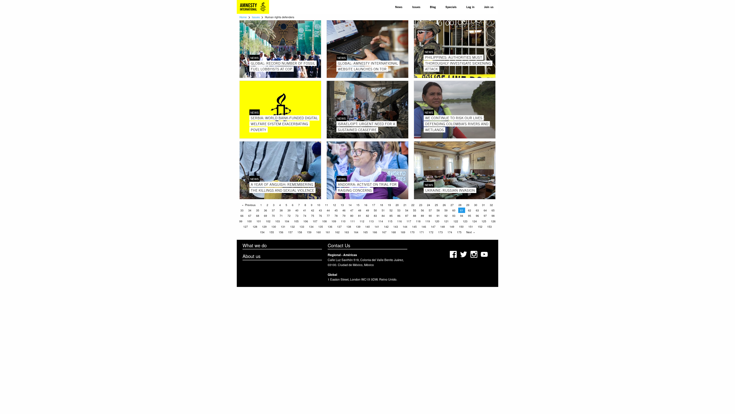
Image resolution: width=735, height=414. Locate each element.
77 (328, 216)
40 (296, 210)
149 (452, 226)
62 (469, 210)
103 (277, 221)
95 (469, 216)
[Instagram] (474, 254)
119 (427, 221)
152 (480, 226)
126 (493, 221)
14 (350, 205)
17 (373, 205)
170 (412, 232)
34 (249, 210)
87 (406, 216)
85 (391, 216)
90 (430, 216)
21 (405, 205)
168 (393, 232)
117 (409, 221)
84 (383, 216)
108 (324, 221)
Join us (488, 7)
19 (389, 205)
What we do (255, 245)
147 (433, 226)
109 (334, 221)
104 (287, 221)
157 (290, 232)
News (398, 7)
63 (477, 210)
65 (493, 210)
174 (450, 232)
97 (485, 216)
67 (249, 216)
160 (318, 232)
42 (312, 210)
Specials (451, 7)
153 (489, 226)
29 (467, 205)
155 (271, 232)
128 (255, 226)
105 (296, 221)
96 (477, 216)
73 (296, 216)
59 (446, 210)
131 (283, 226)
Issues (416, 7)
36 (265, 210)
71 (281, 216)
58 (438, 210)
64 (485, 210)
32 (491, 205)
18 (381, 205)
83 (375, 216)
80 (351, 216)
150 (461, 226)
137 (339, 226)
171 (421, 232)
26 (444, 205)
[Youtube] (484, 254)
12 (334, 205)
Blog (433, 7)
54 (406, 210)
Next (469, 232)
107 (315, 221)
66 (241, 216)
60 (453, 210)
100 (249, 221)
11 (326, 205)
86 (398, 216)
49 (367, 210)
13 (342, 205)
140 (367, 226)
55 (414, 210)
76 (320, 216)
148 (442, 226)
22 (412, 205)
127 (245, 226)
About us (252, 256)
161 (328, 232)
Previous (250, 205)
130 (273, 226)
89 (422, 216)
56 (422, 210)
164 (356, 232)
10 (318, 205)
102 (268, 221)
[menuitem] (398, 7)
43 (320, 210)
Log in (470, 7)
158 (299, 232)
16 (365, 205)
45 (336, 210)
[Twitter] (464, 254)
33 (241, 210)
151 (470, 226)
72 (289, 216)
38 (281, 210)
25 (436, 205)
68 (257, 216)
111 (352, 221)
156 (281, 232)
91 (438, 216)
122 (455, 221)
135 (320, 226)
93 (453, 216)
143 (395, 226)
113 (371, 221)
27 (452, 205)
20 (397, 205)
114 (380, 221)
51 (383, 210)
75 (312, 216)
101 (258, 221)
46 (343, 210)
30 (475, 205)
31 (483, 205)
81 (359, 216)
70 (273, 216)
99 (240, 221)
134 (311, 226)
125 (484, 221)
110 (343, 221)
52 (391, 210)
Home (243, 17)
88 (414, 216)
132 (292, 226)
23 (420, 205)
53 (398, 210)
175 (459, 232)
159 (309, 232)
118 (418, 221)
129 (264, 226)
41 (304, 210)
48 (359, 210)
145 (414, 226)
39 (289, 210)
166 (374, 232)
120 (437, 221)
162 (337, 232)
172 (431, 232)
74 (304, 216)
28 (459, 205)
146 (423, 226)
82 (367, 216)
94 (461, 216)
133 (302, 226)
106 (305, 221)
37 (273, 210)
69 (265, 216)
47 (351, 210)
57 (430, 210)
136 (330, 226)
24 (428, 205)
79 (343, 216)
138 (348, 226)
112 (362, 221)
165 (365, 232)
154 (262, 232)
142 (386, 226)
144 (405, 226)
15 (357, 205)
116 (399, 221)
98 (493, 216)
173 (440, 232)
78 (336, 216)
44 (328, 210)
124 (474, 221)
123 (465, 221)
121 (446, 221)
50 (375, 210)
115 (390, 221)
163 (346, 232)
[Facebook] (453, 254)
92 (446, 216)
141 (377, 226)
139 (358, 226)
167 (384, 232)
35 (257, 210)
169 (403, 232)
